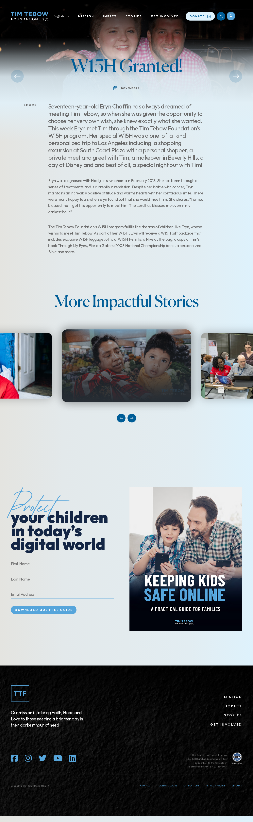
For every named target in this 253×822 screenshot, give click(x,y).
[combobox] (63, 16)
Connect (146, 785)
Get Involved (165, 16)
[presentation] (132, 365)
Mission (86, 16)
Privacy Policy (216, 785)
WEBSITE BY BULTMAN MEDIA (30, 785)
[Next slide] (131, 418)
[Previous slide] (121, 418)
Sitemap (237, 785)
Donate (197, 16)
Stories (134, 16)
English (59, 16)
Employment (191, 785)
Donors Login (168, 785)
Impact (110, 16)
